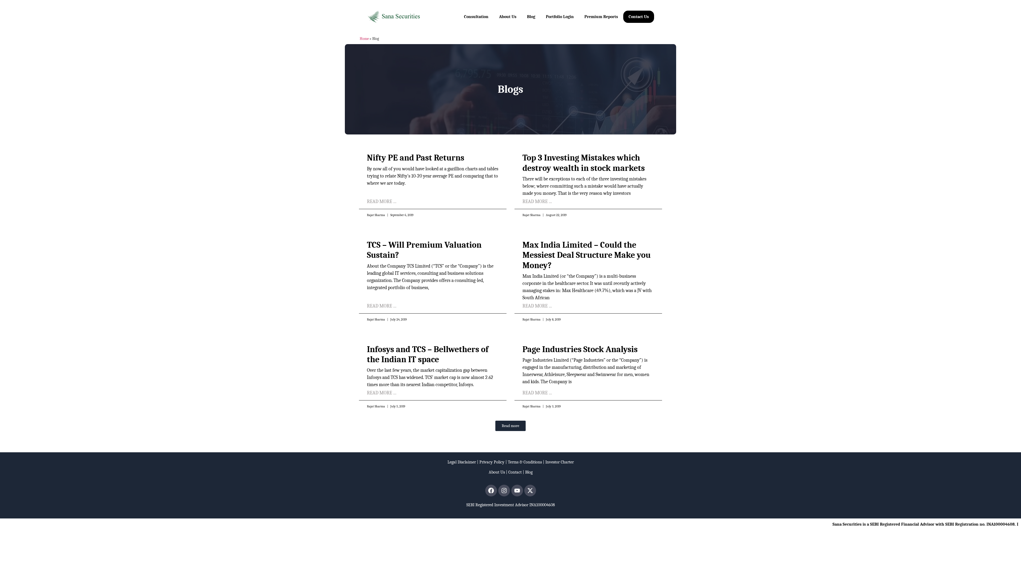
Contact (515, 472)
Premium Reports (601, 16)
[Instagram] (504, 490)
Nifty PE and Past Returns (415, 158)
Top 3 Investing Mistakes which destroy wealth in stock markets (583, 163)
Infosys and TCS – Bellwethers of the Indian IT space (427, 354)
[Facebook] (491, 490)
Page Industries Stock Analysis (580, 349)
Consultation (476, 16)
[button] (510, 426)
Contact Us (639, 16)
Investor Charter (559, 462)
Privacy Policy (491, 462)
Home (364, 39)
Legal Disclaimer (461, 462)
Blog (531, 16)
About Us (507, 16)
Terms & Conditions (525, 462)
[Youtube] (517, 490)
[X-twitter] (530, 490)
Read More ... (381, 201)
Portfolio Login (560, 16)
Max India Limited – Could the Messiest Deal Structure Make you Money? (586, 255)
